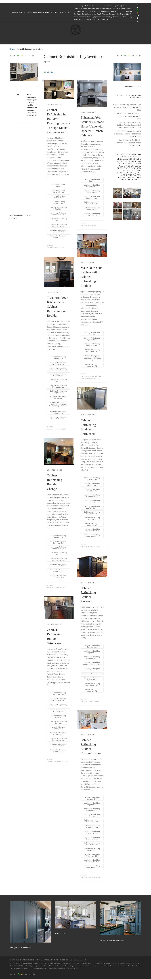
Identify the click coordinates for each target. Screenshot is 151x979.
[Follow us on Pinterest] (137, 21)
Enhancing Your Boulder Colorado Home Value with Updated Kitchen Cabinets (92, 126)
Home (12, 49)
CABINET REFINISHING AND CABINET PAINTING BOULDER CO (42, 960)
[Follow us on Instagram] (137, 12)
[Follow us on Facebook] (137, 10)
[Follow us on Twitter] (137, 7)
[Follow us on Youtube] (138, 15)
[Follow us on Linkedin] (137, 18)
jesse (51, 245)
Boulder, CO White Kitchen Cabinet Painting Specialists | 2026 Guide (129, 125)
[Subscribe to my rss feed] (137, 4)
